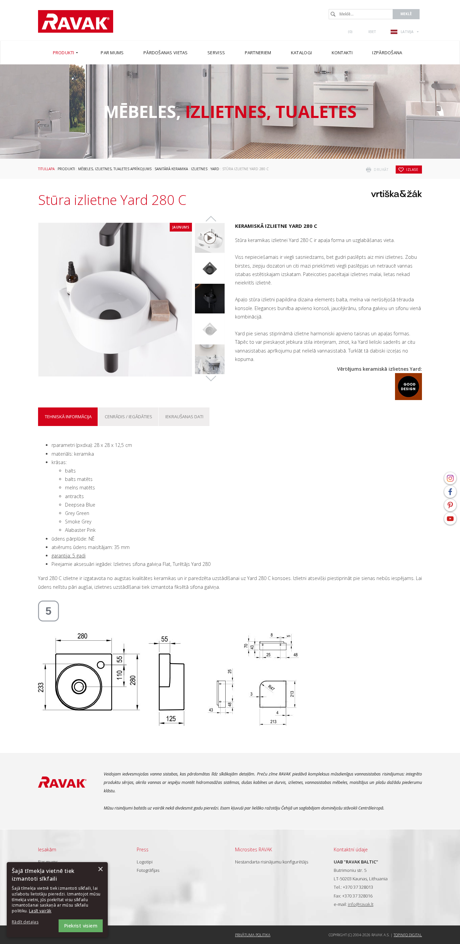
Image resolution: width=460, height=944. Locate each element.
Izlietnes (199, 168)
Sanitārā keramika (171, 168)
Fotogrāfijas (148, 870)
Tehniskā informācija (68, 417)
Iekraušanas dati (184, 417)
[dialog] (57, 899)
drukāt (381, 169)
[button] (30, 922)
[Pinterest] (450, 505)
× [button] (100, 869)
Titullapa (46, 168)
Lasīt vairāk (40, 911)
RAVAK (75, 21)
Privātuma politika (252, 934)
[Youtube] (450, 519)
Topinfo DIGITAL (408, 934)
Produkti (66, 168)
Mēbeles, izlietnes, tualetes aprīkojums (115, 168)
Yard (214, 168)
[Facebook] (450, 492)
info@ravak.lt (360, 904)
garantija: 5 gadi (69, 555)
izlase (412, 169)
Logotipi (145, 862)
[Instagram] (450, 478)
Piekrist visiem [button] (80, 925)
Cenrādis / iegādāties (128, 417)
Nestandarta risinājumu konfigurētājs (271, 862)
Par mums (48, 862)
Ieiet (372, 31)
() (350, 31)
